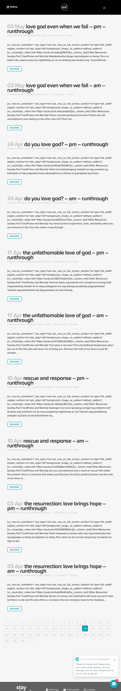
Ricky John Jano (38, 35)
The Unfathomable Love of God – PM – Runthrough (57, 255)
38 (85, 635)
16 (22, 628)
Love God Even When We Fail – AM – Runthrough (56, 87)
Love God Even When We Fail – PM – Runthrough (56, 28)
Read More (14, 69)
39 (93, 635)
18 (38, 628)
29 (14, 635)
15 (15, 628)
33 (46, 635)
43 (14, 641)
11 (93, 622)
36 (69, 635)
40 (100, 635)
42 (7, 641)
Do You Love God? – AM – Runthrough (66, 198)
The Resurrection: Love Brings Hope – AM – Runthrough (56, 568)
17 (30, 628)
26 (100, 628)
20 (53, 628)
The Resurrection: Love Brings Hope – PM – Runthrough (56, 505)
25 (92, 628)
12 (101, 622)
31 (30, 635)
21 (61, 628)
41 (108, 635)
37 (77, 635)
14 (7, 628)
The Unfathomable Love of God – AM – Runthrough (57, 317)
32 (38, 635)
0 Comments (56, 35)
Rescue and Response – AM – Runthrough (47, 443)
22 (69, 628)
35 (61, 635)
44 (22, 641)
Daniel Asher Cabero (41, 148)
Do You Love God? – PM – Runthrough (66, 144)
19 (46, 628)
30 (22, 635)
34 (53, 635)
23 (77, 628)
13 (108, 622)
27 (108, 628)
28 (7, 635)
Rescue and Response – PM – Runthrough (48, 380)
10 (85, 622)
